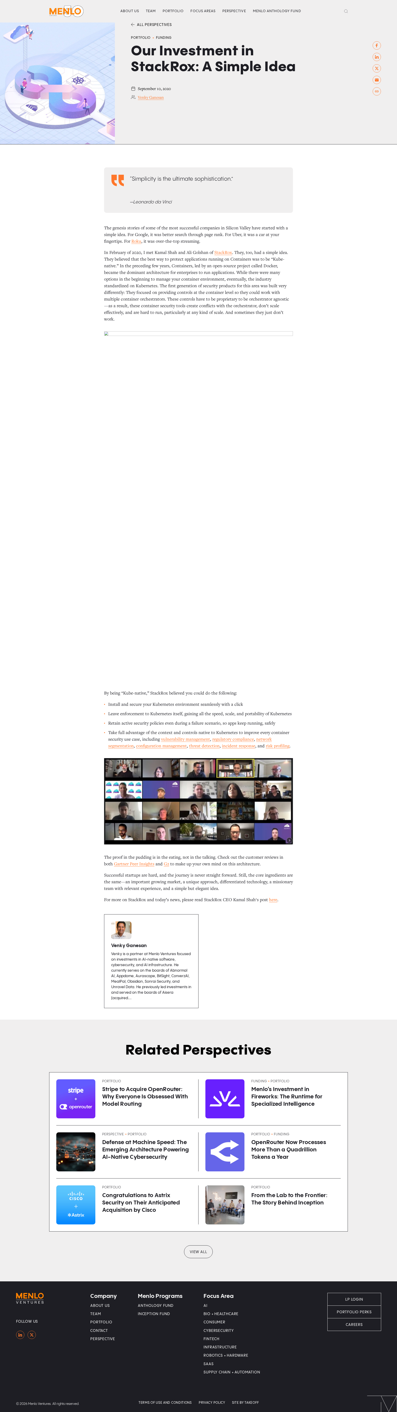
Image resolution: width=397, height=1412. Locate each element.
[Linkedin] (377, 57)
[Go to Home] (66, 11)
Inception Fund (154, 1314)
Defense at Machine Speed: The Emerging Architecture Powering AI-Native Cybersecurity (145, 1150)
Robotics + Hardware (226, 1356)
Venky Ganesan (151, 97)
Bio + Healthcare (221, 1314)
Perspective (234, 11)
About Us (129, 11)
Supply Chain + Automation (232, 1372)
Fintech (211, 1339)
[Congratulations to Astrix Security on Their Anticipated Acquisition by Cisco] (75, 1204)
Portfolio (173, 11)
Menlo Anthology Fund (277, 11)
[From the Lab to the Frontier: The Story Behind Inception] (224, 1204)
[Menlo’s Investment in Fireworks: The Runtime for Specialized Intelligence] (224, 1098)
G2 (166, 863)
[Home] (20, 1335)
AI (205, 1306)
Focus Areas (203, 11)
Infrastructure (220, 1347)
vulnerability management (185, 739)
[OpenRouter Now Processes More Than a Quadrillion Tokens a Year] (224, 1151)
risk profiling (277, 745)
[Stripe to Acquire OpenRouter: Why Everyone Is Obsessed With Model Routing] (75, 1098)
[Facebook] (377, 45)
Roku (136, 241)
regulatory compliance (233, 739)
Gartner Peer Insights (134, 863)
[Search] (346, 11)
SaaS (208, 1364)
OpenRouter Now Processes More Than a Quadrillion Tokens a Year (288, 1150)
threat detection (204, 745)
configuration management (161, 745)
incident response (238, 745)
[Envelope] (377, 80)
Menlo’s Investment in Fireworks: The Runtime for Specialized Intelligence (286, 1097)
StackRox (223, 252)
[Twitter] (377, 68)
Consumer (214, 1322)
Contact (99, 1331)
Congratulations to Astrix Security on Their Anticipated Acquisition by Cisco (141, 1203)
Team (151, 11)
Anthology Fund (155, 1306)
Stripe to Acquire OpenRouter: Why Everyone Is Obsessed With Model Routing (145, 1097)
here (273, 899)
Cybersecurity (219, 1331)
